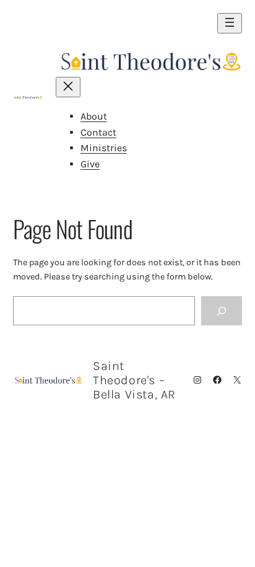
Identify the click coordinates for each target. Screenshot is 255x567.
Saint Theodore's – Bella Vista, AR (134, 380)
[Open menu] (229, 23)
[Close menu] (68, 87)
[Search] (221, 310)
